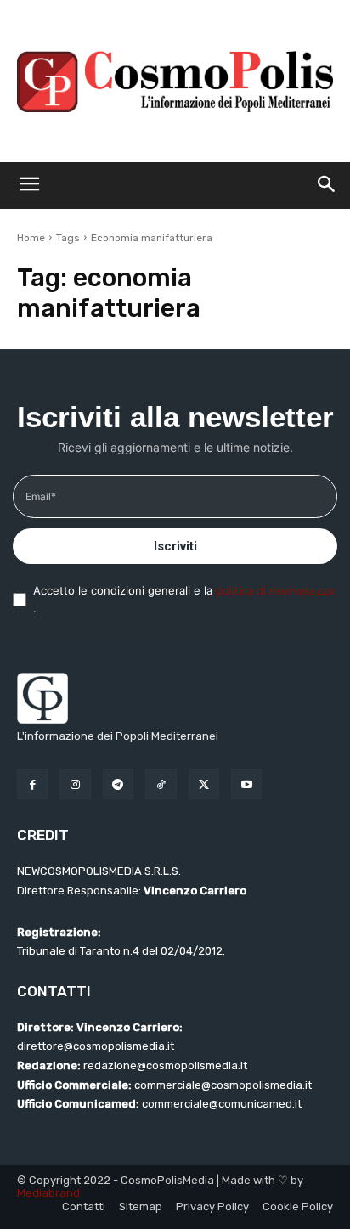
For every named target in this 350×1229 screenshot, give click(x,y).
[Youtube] (246, 784)
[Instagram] (74, 784)
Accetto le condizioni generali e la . (183, 599)
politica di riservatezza (275, 590)
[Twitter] (204, 784)
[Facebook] (32, 784)
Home (31, 238)
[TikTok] (160, 784)
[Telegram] (118, 784)
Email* (40, 496)
